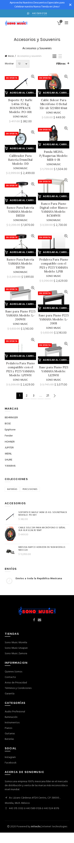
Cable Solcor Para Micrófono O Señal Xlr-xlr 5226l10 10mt (53, 104)
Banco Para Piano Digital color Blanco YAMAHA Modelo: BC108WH (53, 209)
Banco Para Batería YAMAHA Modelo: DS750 (20, 263)
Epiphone (10, 430)
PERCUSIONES (30, 489)
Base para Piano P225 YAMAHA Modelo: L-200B (54, 319)
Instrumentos (12, 722)
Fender (9, 436)
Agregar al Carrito (23, 93)
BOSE (8, 424)
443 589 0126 (39, 14)
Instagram (10, 757)
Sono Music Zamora (16, 653)
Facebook (11, 763)
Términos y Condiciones (18, 688)
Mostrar (9, 64)
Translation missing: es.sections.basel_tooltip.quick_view (32, 76)
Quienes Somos (13, 672)
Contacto (10, 677)
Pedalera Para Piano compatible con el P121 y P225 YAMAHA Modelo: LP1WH (20, 369)
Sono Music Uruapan (16, 648)
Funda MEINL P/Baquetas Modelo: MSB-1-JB (53, 156)
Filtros (60, 63)
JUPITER (9, 448)
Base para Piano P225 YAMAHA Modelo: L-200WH (20, 315)
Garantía (9, 694)
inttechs (35, 826)
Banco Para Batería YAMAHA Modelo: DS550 (20, 211)
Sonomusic (53, 164)
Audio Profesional (15, 712)
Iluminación (11, 717)
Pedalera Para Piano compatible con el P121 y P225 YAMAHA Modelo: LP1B (53, 265)
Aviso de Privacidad (16, 683)
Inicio (11, 56)
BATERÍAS (12, 489)
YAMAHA (10, 466)
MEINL (8, 454)
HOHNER (10, 442)
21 (47, 395)
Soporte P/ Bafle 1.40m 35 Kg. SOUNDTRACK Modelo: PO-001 (20, 106)
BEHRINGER (11, 417)
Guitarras (10, 733)
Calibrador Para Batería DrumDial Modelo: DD (20, 159)
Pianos (8, 728)
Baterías (9, 739)
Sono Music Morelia (16, 642)
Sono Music (20, 117)
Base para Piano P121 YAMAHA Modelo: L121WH (53, 371)
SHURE (8, 460)
